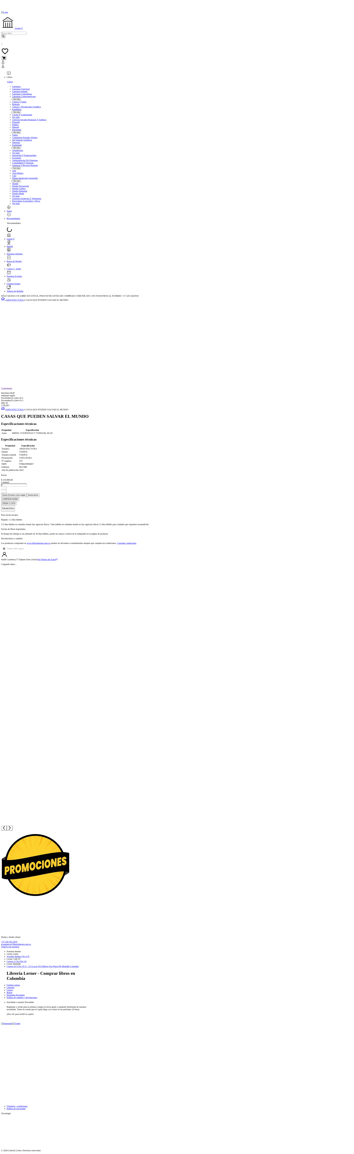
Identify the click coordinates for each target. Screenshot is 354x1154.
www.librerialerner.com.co (38, 543)
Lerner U (18, 28)
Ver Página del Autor (46, 559)
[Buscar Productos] (3, 36)
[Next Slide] (9, 828)
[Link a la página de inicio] (3, 300)
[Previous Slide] (4, 828)
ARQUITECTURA (15, 300)
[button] (59, 64)
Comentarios (6, 388)
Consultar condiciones (126, 543)
